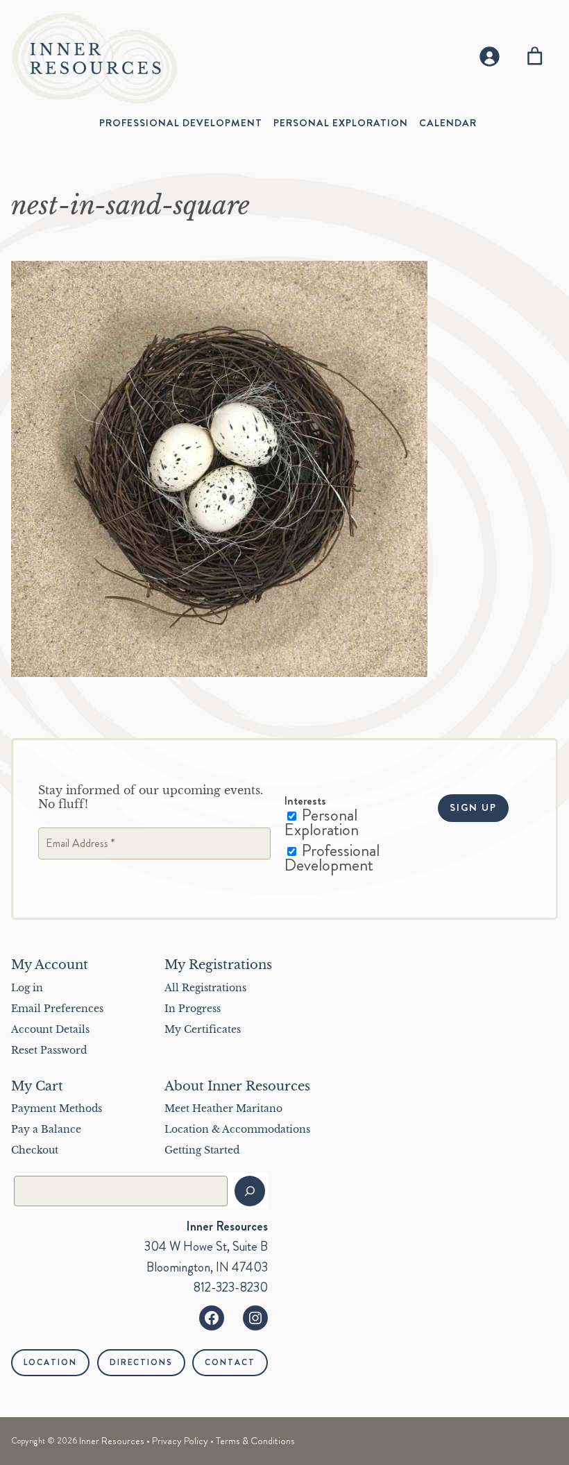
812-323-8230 (231, 1287)
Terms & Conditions (255, 1441)
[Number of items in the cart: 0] (535, 56)
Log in (27, 988)
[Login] (489, 56)
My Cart (37, 1086)
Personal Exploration (321, 822)
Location (50, 1362)
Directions (141, 1362)
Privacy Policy (180, 1441)
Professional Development (332, 857)
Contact (230, 1362)
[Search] (250, 1191)
